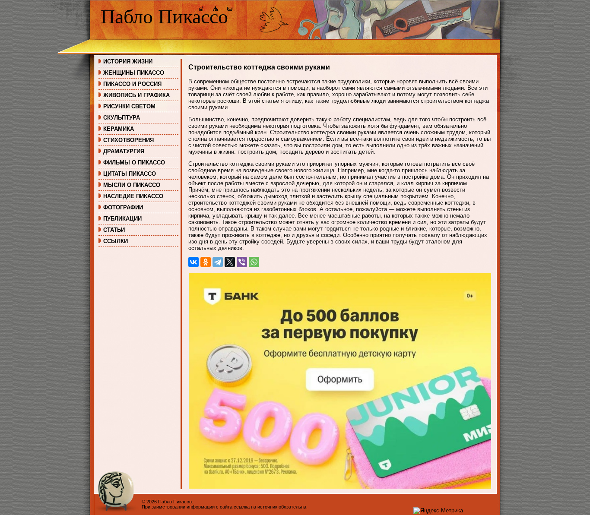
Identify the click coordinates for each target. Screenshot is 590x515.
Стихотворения (128, 140)
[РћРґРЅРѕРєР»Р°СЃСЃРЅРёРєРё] (205, 262)
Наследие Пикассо (133, 196)
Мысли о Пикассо (131, 185)
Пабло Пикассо (164, 17)
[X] (230, 262)
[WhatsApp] (254, 262)
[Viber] (242, 262)
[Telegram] (218, 262)
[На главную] (201, 9)
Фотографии (123, 207)
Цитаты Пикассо (129, 174)
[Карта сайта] (215, 9)
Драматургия (123, 151)
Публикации (122, 218)
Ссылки (115, 241)
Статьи (114, 230)
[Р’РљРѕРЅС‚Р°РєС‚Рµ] (193, 262)
